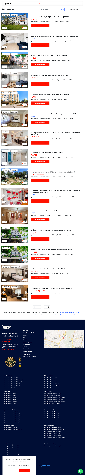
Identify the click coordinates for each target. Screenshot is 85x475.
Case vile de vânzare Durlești (50, 382)
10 (45, 307)
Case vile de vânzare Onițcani (50, 388)
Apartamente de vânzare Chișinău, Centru (13, 384)
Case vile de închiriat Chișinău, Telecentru (53, 418)
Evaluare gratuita (27, 342)
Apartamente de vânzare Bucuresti (11, 388)
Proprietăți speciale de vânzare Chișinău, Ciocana (14, 448)
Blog (24, 337)
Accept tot (24, 471)
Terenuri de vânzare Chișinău (10, 397)
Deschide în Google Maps (8, 350)
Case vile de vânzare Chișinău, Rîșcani (52, 384)
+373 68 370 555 (6, 339)
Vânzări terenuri (8, 391)
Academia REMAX (27, 351)
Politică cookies (26, 354)
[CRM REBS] (45, 466)
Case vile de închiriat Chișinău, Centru (52, 414)
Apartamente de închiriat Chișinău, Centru (13, 414)
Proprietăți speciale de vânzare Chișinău (12, 446)
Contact (25, 340)
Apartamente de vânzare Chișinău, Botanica (13, 382)
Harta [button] (25, 28)
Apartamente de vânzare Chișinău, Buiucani (13, 380)
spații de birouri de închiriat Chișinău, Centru (31, 314)
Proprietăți (25, 330)
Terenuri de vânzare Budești (10, 403)
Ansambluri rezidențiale (29, 333)
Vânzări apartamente (9, 376)
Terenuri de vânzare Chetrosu (10, 395)
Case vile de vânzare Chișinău (50, 378)
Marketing (27, 465)
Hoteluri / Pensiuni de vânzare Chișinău (12, 450)
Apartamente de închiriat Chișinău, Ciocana (13, 420)
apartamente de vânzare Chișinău (66, 312)
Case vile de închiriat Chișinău (51, 412)
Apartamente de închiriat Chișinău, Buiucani (13, 422)
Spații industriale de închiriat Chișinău (52, 435)
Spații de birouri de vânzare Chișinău (52, 403)
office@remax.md (6, 341)
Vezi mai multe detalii (40, 25)
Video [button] (19, 86)
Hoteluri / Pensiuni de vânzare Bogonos (12, 454)
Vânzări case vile (48, 376)
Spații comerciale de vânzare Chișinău (52, 393)
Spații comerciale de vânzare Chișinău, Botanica (54, 397)
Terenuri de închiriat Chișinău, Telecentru (13, 429)
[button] (3, 21)
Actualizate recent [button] (74, 9)
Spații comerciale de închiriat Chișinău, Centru (54, 437)
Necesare (12, 465)
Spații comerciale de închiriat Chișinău (52, 431)
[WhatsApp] (80, 471)
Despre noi (26, 349)
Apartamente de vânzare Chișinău (11, 378)
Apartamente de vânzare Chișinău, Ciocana (13, 386)
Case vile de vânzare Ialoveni (50, 380)
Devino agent (26, 344)
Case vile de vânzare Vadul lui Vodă (52, 386)
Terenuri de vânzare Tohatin (10, 393)
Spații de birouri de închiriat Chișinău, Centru (54, 429)
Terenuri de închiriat (9, 425)
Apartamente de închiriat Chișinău (11, 412)
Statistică (20, 465)
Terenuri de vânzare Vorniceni (10, 401)
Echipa (24, 335)
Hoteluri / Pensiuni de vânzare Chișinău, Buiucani (15, 452)
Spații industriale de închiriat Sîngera (52, 433)
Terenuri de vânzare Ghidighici (10, 399)
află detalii (21, 459)
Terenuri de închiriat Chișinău (10, 427)
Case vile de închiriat (49, 410)
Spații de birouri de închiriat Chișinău (52, 427)
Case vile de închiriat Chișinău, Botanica (53, 416)
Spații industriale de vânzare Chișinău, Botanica (54, 401)
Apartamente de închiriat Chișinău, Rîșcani (13, 418)
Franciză (25, 346)
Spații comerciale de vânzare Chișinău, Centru (54, 399)
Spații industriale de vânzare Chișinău (52, 395)
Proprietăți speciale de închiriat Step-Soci (53, 446)
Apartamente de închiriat (10, 410)
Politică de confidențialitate (29, 356)
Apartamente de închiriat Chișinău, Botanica (13, 416)
